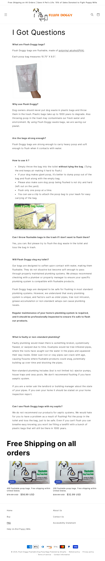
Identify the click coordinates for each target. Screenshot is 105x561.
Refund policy (74, 552)
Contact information (62, 555)
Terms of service (44, 555)
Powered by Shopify (58, 552)
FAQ (9, 523)
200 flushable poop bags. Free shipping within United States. (75, 489)
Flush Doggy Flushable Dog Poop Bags (34, 552)
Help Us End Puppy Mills (18, 529)
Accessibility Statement (64, 523)
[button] (6, 15)
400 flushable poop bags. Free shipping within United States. (28, 489)
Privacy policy (88, 552)
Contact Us (58, 517)
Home (9, 510)
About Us (57, 510)
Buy (9, 517)
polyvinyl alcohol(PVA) (71, 50)
